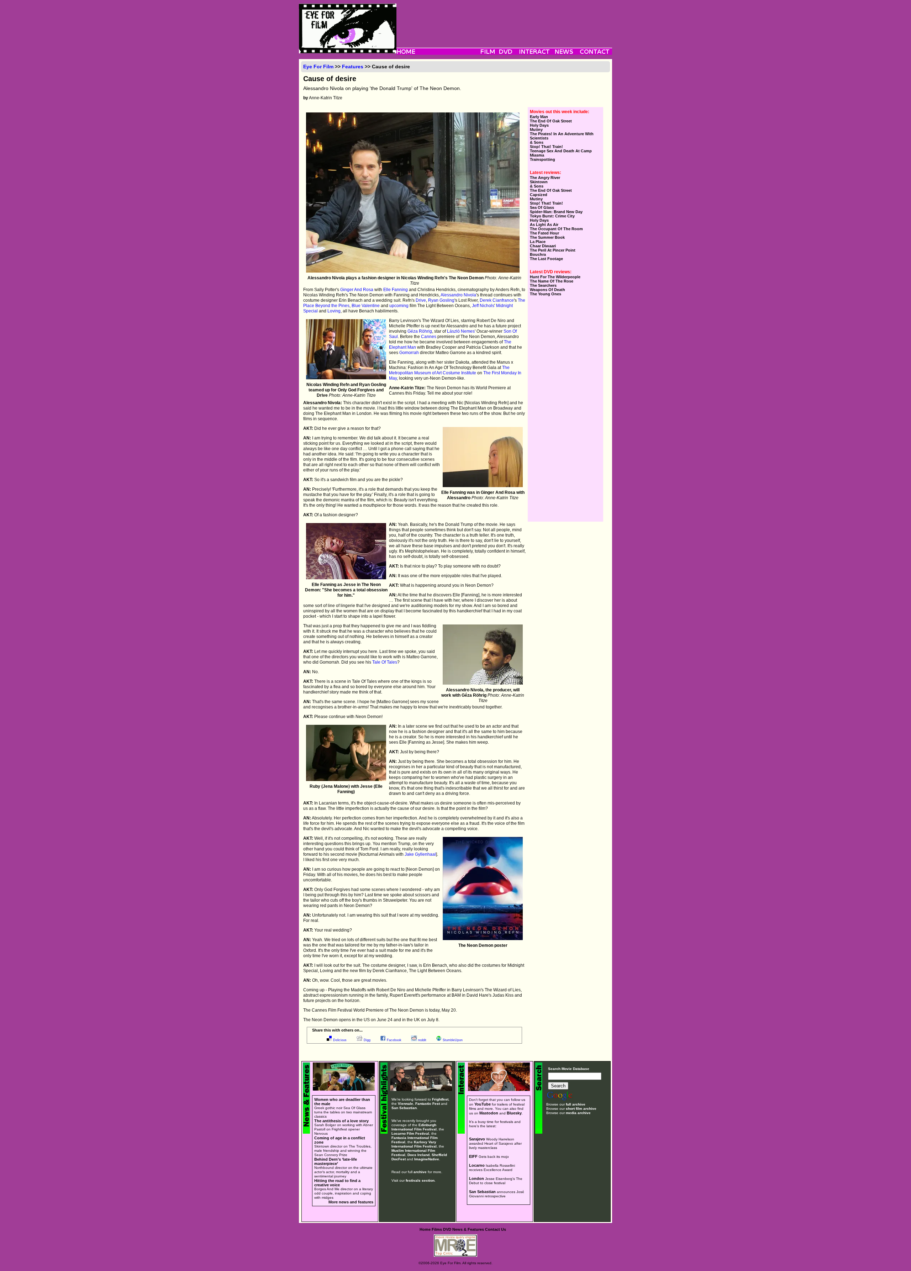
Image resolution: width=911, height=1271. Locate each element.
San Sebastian (404, 1108)
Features (352, 66)
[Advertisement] (504, 20)
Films (437, 1229)
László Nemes (461, 331)
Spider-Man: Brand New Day (556, 212)
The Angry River (545, 177)
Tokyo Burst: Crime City (552, 216)
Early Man (539, 117)
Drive (421, 300)
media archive (578, 1113)
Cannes (428, 336)
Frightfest (440, 1099)
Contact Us (495, 1229)
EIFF (473, 1156)
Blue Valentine (366, 305)
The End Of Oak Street (551, 121)
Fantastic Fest (427, 1104)
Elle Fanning (395, 289)
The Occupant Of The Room (556, 229)
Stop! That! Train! (546, 146)
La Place (538, 241)
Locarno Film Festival (410, 1133)
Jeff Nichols (483, 305)
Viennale (405, 1104)
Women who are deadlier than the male (342, 1101)
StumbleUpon (453, 1040)
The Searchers (543, 285)
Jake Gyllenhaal (420, 854)
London (476, 1178)
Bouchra (538, 254)
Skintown (539, 182)
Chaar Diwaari (543, 246)
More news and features (350, 1202)
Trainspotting (542, 159)
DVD (447, 1229)
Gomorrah (409, 352)
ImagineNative (426, 1159)
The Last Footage (546, 259)
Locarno (477, 1165)
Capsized (538, 195)
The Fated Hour (544, 233)
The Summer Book (547, 237)
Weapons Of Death (547, 290)
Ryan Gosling (441, 300)
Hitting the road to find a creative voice (337, 1182)
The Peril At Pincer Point (552, 250)
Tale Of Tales (384, 662)
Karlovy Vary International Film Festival (414, 1144)
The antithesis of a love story (341, 1121)
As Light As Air (544, 224)
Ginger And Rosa (356, 289)
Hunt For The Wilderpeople (555, 277)
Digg (367, 1040)
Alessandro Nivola (458, 294)
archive (420, 1172)
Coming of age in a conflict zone (339, 1140)
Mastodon (488, 1113)
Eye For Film (318, 66)
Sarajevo (477, 1139)
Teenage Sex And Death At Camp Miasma (561, 153)
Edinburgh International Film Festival (414, 1127)
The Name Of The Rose (551, 281)
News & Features (468, 1229)
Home (425, 1229)
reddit (422, 1040)
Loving (334, 310)
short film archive (581, 1109)
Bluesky (514, 1113)
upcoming (399, 305)
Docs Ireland (418, 1155)
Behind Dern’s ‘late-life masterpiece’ (335, 1161)
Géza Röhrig (419, 331)
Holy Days (539, 125)
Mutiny (536, 129)
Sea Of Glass (542, 207)
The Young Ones (545, 294)
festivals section (420, 1180)
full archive (575, 1104)
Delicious (340, 1040)
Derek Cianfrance (497, 300)
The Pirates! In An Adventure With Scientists (562, 136)
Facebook (394, 1040)
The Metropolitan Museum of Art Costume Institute (449, 370)
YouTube (482, 1104)
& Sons (536, 142)
